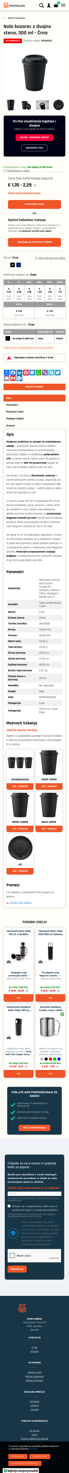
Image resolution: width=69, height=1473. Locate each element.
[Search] (41, 5)
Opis (8, 398)
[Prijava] (49, 5)
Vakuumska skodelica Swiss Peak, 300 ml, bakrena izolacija (19, 1010)
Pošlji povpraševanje (34, 1127)
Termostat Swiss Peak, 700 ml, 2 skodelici (18, 932)
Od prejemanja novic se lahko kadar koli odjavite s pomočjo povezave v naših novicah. (32, 1215)
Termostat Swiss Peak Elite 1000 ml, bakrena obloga (50, 934)
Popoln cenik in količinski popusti (24, 193)
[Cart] (56, 5)
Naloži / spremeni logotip (34, 137)
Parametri (12, 405)
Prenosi (10, 426)
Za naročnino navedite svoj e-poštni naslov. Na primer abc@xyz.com (33, 1199)
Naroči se (17, 1269)
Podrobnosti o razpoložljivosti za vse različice (28, 347)
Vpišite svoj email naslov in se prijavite (33, 1188)
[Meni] (62, 5)
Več (18, 998)
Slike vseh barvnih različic (52, 258)
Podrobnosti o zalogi (18, 170)
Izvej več (34, 1448)
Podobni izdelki (15, 419)
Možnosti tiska (14, 412)
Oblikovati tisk (34, 147)
